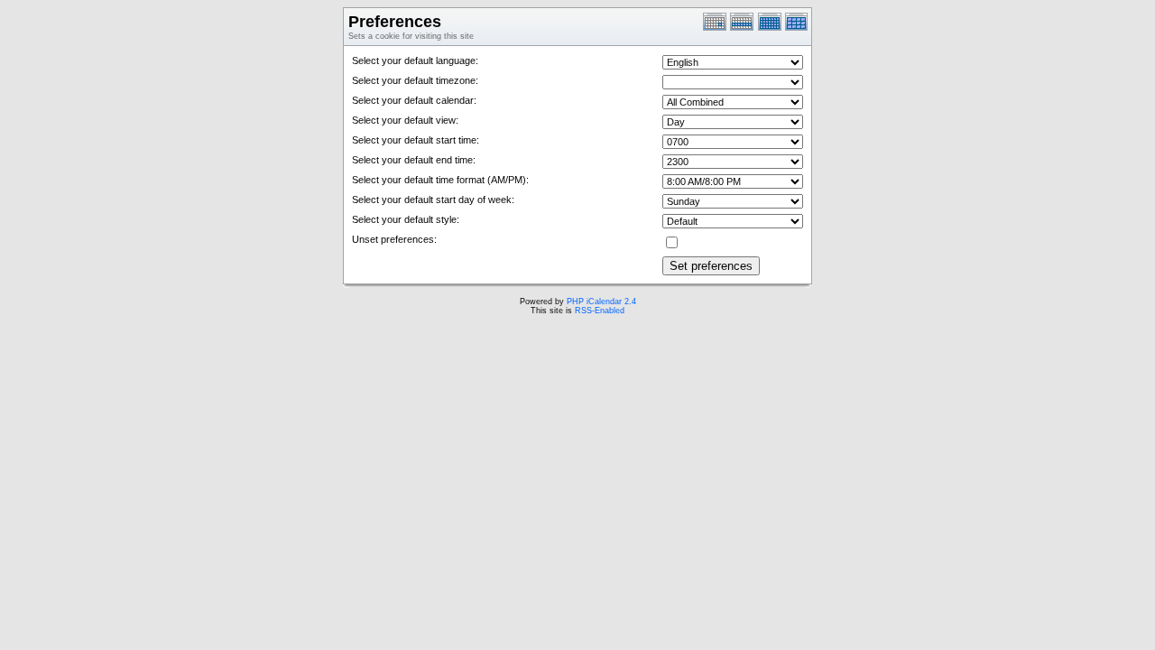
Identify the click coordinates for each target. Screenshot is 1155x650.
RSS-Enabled (599, 310)
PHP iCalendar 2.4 (601, 301)
